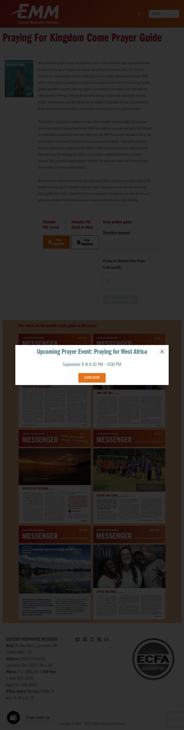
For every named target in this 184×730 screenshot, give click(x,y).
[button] (162, 351)
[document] (92, 365)
